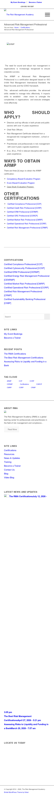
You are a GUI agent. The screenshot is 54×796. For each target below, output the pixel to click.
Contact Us (9, 469)
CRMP (33, 387)
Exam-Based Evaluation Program (21, 182)
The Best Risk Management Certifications (23, 357)
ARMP (9, 381)
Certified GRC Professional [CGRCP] (22, 215)
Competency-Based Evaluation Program (23, 178)
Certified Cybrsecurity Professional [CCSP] (24, 268)
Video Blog (9, 477)
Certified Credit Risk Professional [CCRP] (24, 207)
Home (16, 27)
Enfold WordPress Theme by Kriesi (16, 792)
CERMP (10, 384)
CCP (20, 381)
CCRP (32, 381)
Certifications (25, 27)
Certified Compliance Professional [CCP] (24, 203)
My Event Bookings (18, 2)
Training (7, 461)
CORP (21, 387)
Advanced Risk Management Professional (25, 24)
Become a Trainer (35, 2)
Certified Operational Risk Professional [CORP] (26, 223)
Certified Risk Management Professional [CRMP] (27, 227)
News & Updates (12, 457)
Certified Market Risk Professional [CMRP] (25, 219)
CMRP (9, 387)
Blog (6, 473)
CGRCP (39, 384)
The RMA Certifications (15, 353)
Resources (9, 454)
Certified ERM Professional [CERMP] (22, 211)
